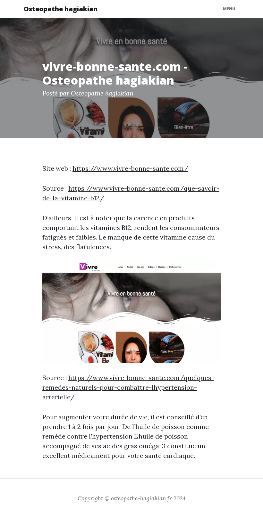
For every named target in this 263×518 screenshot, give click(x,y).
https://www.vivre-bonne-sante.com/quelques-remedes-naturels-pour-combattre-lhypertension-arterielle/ (128, 387)
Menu (229, 9)
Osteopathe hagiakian (61, 9)
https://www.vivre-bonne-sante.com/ (130, 168)
